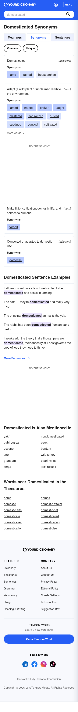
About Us (46, 568)
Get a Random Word (39, 639)
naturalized (35, 116)
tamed (13, 107)
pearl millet (48, 460)
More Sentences (14, 358)
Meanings (15, 37)
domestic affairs (51, 504)
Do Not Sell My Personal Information (39, 679)
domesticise (49, 528)
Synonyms (38, 37)
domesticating (50, 522)
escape (9, 448)
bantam (46, 448)
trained (27, 74)
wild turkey (48, 454)
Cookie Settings (50, 595)
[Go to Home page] (20, 4)
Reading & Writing (14, 609)
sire (6, 454)
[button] (56, 5)
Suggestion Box (50, 609)
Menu (69, 4)
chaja (7, 466)
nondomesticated (52, 436)
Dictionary (10, 568)
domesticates (13, 522)
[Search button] (68, 14)
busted (54, 116)
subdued (15, 124)
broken (44, 107)
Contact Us (47, 575)
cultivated (50, 124)
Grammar (9, 588)
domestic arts (13, 510)
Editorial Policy (49, 588)
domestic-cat (49, 510)
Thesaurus (10, 575)
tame (12, 74)
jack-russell (48, 466)
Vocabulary (10, 595)
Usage (8, 602)
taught (60, 107)
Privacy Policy (49, 581)
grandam (10, 460)
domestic (15, 260)
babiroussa (11, 442)
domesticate (12, 516)
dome (7, 498)
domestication (13, 528)
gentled (33, 124)
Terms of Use (49, 602)
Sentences (62, 37)
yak (7, 436)
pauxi (44, 442)
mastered (15, 116)
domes (45, 498)
